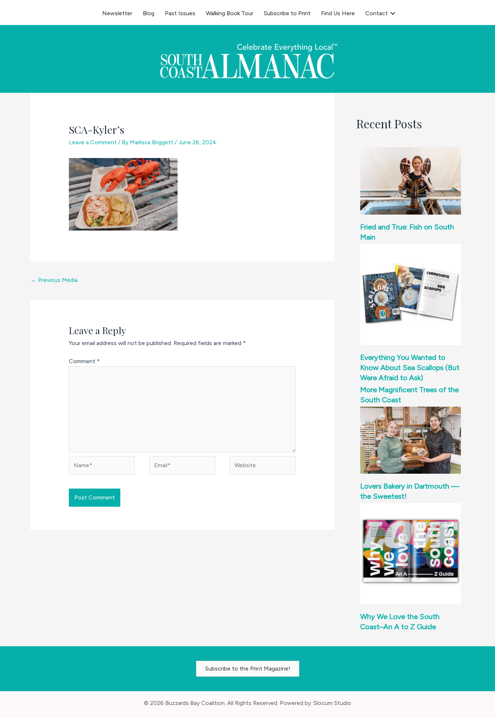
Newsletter (117, 13)
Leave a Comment (93, 142)
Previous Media (54, 280)
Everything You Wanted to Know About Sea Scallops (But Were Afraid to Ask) (409, 367)
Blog (148, 13)
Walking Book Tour (229, 13)
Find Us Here (338, 13)
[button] (393, 13)
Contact (376, 13)
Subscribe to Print (287, 13)
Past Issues (180, 13)
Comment (84, 361)
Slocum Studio (332, 703)
